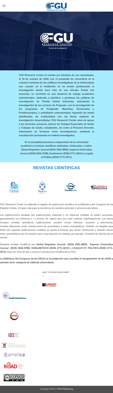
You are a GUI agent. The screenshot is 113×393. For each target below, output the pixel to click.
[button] (4, 5)
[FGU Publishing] (56, 6)
